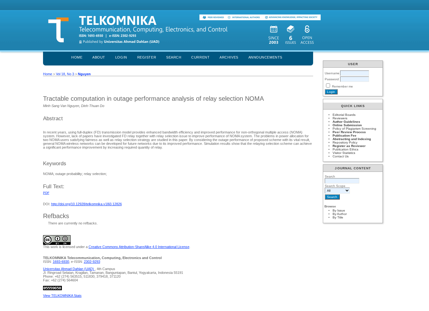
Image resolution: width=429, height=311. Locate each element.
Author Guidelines (346, 121)
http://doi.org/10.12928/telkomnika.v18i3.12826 (86, 204)
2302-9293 (92, 261)
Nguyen (84, 74)
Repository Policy (345, 142)
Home (76, 57)
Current (200, 57)
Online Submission (347, 125)
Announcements (265, 57)
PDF (46, 193)
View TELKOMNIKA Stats (62, 295)
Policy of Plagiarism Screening (354, 128)
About (98, 57)
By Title (338, 217)
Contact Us (341, 156)
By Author (340, 214)
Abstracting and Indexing (352, 139)
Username (332, 73)
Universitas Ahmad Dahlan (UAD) (69, 269)
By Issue (339, 210)
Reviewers (340, 118)
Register (146, 57)
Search (173, 57)
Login (121, 57)
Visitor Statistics (344, 153)
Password (332, 79)
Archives (229, 57)
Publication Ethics (345, 149)
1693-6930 (61, 261)
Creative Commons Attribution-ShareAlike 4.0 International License (139, 247)
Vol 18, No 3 (65, 74)
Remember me (342, 86)
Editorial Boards (344, 114)
